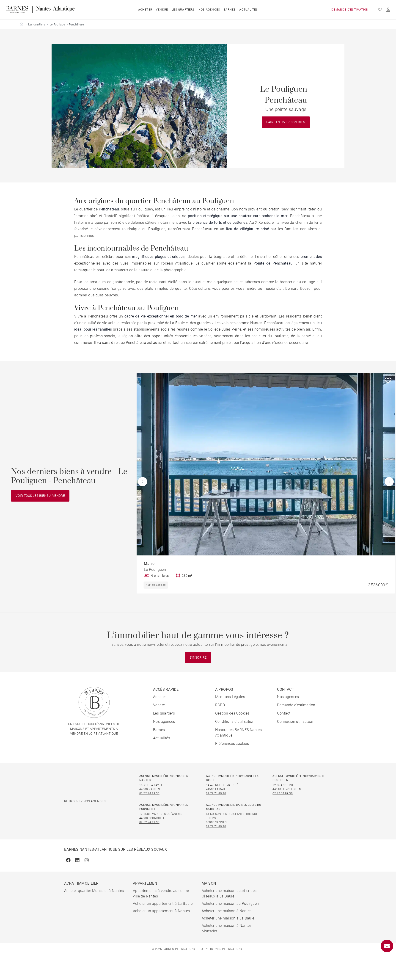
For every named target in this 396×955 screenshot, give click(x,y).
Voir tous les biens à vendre (40, 495)
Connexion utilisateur (295, 721)
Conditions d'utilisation (235, 721)
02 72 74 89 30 (149, 793)
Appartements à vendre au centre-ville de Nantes (161, 893)
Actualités (248, 9)
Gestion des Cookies (232, 713)
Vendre (162, 9)
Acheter (145, 9)
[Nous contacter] (387, 946)
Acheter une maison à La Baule (228, 918)
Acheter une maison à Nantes (227, 911)
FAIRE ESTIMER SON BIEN (285, 122)
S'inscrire (198, 657)
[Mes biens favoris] (380, 9)
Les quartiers (183, 9)
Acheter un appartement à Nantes (161, 911)
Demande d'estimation (349, 9)
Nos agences (209, 9)
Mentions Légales (230, 697)
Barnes (230, 9)
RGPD (220, 705)
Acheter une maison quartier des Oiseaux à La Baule (229, 893)
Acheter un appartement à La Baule (162, 903)
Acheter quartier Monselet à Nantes (94, 891)
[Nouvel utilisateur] (388, 10)
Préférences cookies (232, 743)
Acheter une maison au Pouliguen (230, 903)
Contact (283, 713)
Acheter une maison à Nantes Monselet (227, 928)
